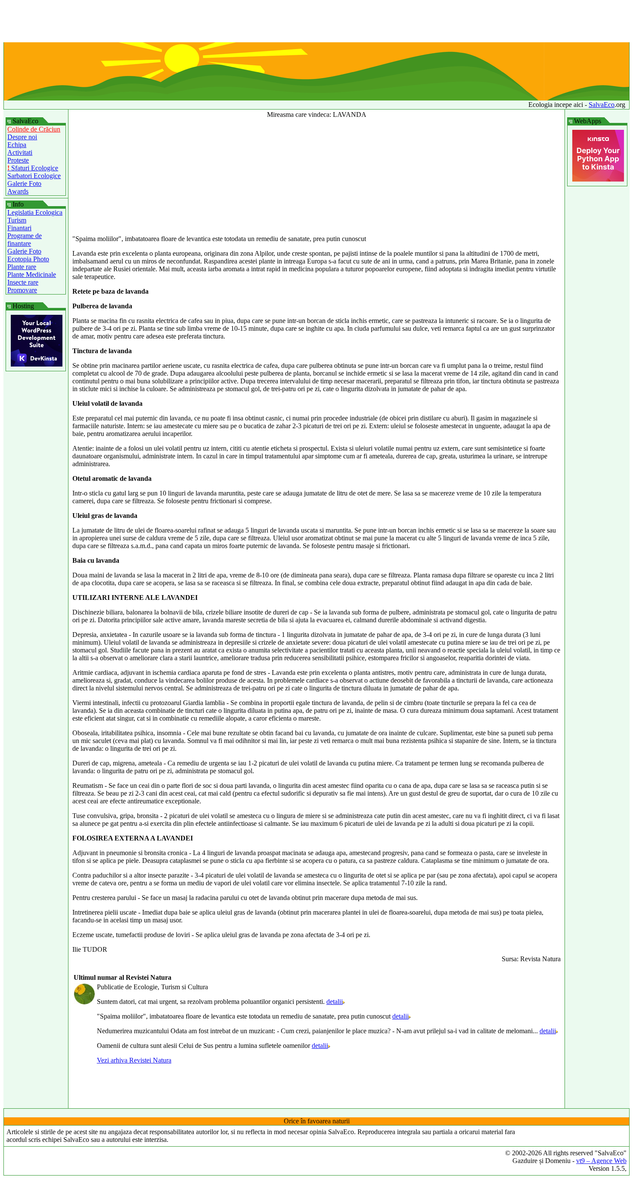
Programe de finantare (24, 239)
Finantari (19, 228)
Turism (16, 220)
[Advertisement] (316, 22)
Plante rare (21, 266)
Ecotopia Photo (28, 259)
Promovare (22, 290)
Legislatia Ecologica (34, 212)
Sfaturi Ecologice (32, 168)
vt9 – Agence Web (601, 1160)
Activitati (19, 152)
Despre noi (22, 137)
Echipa (16, 144)
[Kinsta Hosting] (36, 364)
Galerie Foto (24, 183)
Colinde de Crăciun (33, 129)
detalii (334, 1001)
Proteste (18, 160)
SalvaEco (601, 104)
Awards (17, 191)
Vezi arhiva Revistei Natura (134, 1060)
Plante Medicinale (31, 274)
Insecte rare (22, 282)
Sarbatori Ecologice (34, 175)
